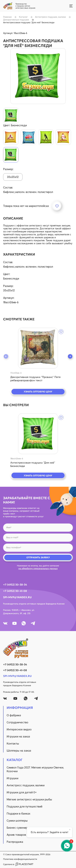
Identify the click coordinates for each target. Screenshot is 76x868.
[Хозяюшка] (63, 137)
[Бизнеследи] (10, 154)
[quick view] (38, 348)
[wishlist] (61, 331)
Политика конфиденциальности (20, 859)
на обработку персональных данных (38, 568)
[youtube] (14, 623)
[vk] (5, 623)
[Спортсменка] (45, 137)
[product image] (38, 76)
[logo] (38, 648)
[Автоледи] (28, 137)
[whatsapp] (24, 623)
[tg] (33, 623)
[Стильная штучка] (10, 137)
